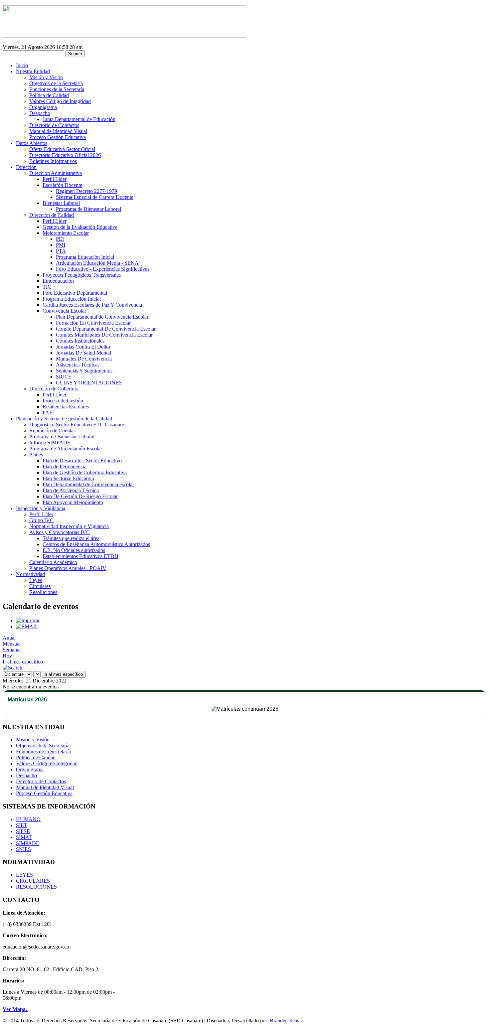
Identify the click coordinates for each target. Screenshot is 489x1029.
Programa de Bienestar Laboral (88, 209)
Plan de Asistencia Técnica (71, 490)
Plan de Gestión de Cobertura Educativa (85, 472)
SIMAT (24, 837)
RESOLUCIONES (36, 887)
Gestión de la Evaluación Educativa (80, 227)
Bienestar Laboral (61, 203)
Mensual (12, 644)
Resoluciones (43, 592)
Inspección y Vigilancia (40, 508)
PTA (61, 251)
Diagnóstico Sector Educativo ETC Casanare (76, 424)
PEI (60, 239)
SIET (21, 825)
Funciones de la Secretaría (56, 89)
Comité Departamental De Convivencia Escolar (106, 329)
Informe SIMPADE (50, 442)
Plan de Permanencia (64, 466)
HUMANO (28, 819)
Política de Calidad (49, 95)
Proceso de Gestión (63, 400)
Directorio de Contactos (54, 125)
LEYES (24, 875)
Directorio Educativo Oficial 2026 (65, 155)
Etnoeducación (58, 281)
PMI (60, 245)
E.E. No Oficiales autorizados (74, 550)
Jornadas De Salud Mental (83, 353)
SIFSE (23, 831)
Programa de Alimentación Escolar (65, 448)
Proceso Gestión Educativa (57, 137)
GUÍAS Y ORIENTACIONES (89, 382)
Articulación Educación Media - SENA (97, 263)
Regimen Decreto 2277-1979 (86, 191)
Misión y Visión (46, 77)
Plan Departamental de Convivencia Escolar (102, 317)
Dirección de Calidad (51, 215)
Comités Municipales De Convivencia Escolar (104, 335)
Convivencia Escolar (64, 311)
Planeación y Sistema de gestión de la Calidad (64, 418)
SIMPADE (27, 843)
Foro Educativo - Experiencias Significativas (102, 269)
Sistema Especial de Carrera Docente (94, 197)
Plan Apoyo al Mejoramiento (73, 502)
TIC (47, 287)
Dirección (26, 167)
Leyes (35, 580)
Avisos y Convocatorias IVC (59, 532)
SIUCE (64, 376)
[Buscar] (12, 667)
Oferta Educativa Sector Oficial (62, 149)
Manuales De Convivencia (84, 359)
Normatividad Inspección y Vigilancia (69, 526)
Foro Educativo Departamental (75, 293)
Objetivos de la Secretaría (56, 83)
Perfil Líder (55, 179)
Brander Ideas (284, 1020)
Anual (9, 638)
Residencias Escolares (66, 406)
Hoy (7, 656)
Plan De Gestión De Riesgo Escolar (80, 496)
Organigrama (43, 107)
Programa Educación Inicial (85, 257)
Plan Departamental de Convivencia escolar (88, 484)
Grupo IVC (41, 520)
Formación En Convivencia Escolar (93, 323)
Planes (36, 454)
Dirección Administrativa (55, 173)
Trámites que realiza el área (71, 538)
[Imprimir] (28, 620)
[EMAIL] (27, 626)
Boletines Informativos (53, 161)
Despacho (39, 113)
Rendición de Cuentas (52, 430)
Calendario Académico (53, 562)
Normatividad (30, 574)
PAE (48, 412)
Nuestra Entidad (33, 71)
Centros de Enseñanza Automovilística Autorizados (96, 544)
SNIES (23, 849)
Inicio (22, 65)
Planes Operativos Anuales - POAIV (67, 568)
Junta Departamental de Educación (79, 119)
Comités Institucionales (80, 341)
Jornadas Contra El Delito (83, 347)
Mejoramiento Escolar (66, 233)
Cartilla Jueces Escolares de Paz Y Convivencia (92, 305)
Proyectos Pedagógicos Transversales (82, 275)
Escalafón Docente (62, 185)
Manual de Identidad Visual (58, 131)
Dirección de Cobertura (54, 388)
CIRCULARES (33, 881)
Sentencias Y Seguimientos (84, 370)
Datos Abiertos (31, 143)
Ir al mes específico (23, 661)
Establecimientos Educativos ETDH (80, 556)
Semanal (12, 650)
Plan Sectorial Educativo (68, 478)
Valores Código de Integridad (60, 101)
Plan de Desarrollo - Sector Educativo (82, 460)
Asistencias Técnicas (77, 365)
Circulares (40, 586)
